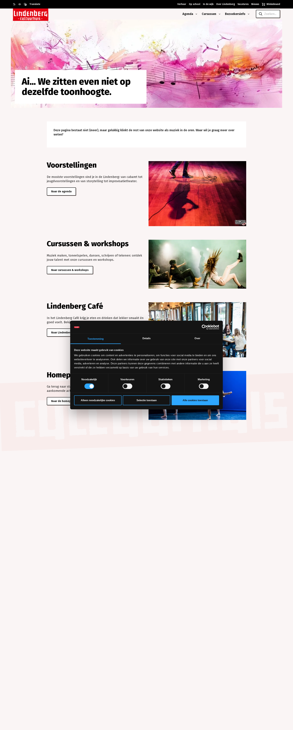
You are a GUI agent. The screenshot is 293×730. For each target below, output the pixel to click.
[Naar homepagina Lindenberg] (38, 14)
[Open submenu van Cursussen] (219, 14)
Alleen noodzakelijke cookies (98, 400)
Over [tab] (197, 338)
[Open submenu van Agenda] (195, 14)
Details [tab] (146, 338)
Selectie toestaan (146, 400)
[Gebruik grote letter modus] (15, 4)
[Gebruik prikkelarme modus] (21, 4)
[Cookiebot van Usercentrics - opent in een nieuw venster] (204, 327)
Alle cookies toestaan (195, 400)
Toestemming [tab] (95, 338)
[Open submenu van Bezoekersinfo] (248, 14)
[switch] (127, 386)
